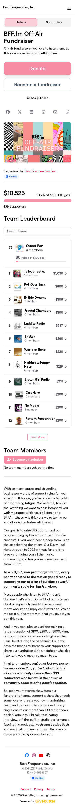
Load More (37, 437)
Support (26, 789)
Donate (37, 68)
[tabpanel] (37, 385)
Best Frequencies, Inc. (19, 7)
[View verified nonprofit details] (11, 176)
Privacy (38, 789)
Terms (51, 789)
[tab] (21, 22)
